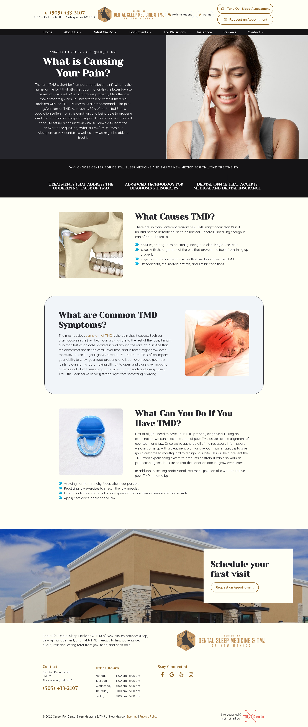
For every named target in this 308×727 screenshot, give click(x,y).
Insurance (204, 32)
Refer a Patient (182, 14)
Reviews (230, 32)
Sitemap (132, 716)
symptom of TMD (99, 335)
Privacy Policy (149, 716)
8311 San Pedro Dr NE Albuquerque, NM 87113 (57, 676)
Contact (254, 32)
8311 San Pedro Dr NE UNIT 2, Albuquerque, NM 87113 (64, 17)
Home (48, 32)
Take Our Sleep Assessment (248, 9)
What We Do (103, 32)
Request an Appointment (248, 19)
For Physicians (175, 32)
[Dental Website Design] (253, 717)
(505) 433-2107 (66, 13)
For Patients (138, 32)
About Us (71, 32)
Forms (207, 14)
